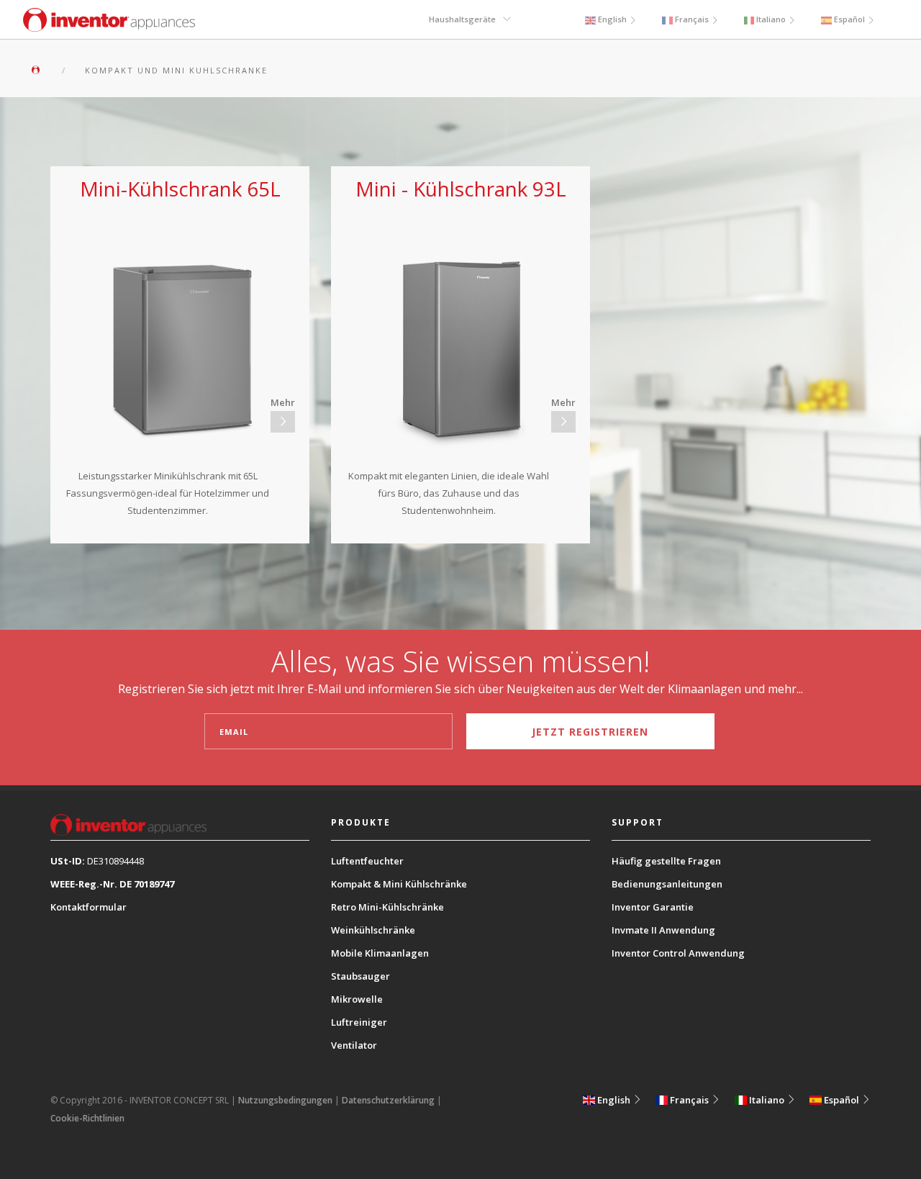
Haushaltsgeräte (462, 19)
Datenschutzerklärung (388, 1100)
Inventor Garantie (653, 906)
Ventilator (354, 1045)
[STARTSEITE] (40, 70)
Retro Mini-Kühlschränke (387, 906)
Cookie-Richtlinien (87, 1118)
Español (849, 19)
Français (692, 19)
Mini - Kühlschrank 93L (460, 188)
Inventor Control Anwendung (678, 953)
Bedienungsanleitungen (667, 883)
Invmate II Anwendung (663, 929)
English (612, 19)
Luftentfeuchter (367, 860)
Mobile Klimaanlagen (380, 953)
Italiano (771, 19)
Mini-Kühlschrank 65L (180, 188)
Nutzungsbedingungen (285, 1100)
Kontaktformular (88, 906)
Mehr (283, 402)
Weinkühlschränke (373, 929)
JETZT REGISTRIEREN (590, 731)
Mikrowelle (357, 999)
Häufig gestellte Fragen (666, 860)
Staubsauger (360, 976)
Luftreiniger (359, 1022)
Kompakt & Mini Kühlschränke (399, 883)
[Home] (109, 28)
